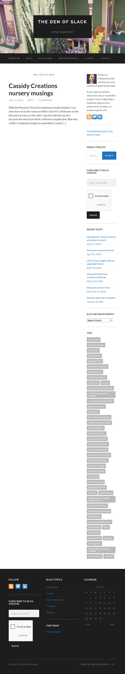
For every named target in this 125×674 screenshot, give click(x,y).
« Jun (87, 624)
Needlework (94, 516)
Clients (89, 58)
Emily (30, 100)
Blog (29, 58)
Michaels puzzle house (98, 511)
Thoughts (51, 606)
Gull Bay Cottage (96, 465)
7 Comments (45, 100)
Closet (105, 382)
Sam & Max (93, 532)
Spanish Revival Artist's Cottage (99, 550)
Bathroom (93, 350)
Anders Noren (100, 664)
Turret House (94, 556)
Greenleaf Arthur (96, 433)
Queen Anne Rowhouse (99, 522)
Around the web (96, 345)
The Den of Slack (62, 21)
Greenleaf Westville (97, 460)
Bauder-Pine (94, 355)
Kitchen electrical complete (101, 297)
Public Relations (54, 599)
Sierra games (94, 543)
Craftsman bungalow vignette (98, 394)
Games (50, 593)
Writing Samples (69, 58)
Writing (50, 612)
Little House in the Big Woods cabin (98, 499)
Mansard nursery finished (100, 250)
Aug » (112, 624)
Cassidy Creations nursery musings (33, 89)
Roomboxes (94, 527)
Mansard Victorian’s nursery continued (97, 275)
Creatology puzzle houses (100, 401)
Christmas (93, 382)
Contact (105, 58)
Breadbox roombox (97, 366)
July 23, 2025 (16, 100)
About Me (14, 58)
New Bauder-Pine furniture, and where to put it (101, 238)
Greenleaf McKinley (97, 444)
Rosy (106, 527)
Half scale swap (95, 482)
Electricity (93, 411)
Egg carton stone (96, 406)
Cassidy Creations (96, 377)
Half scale (93, 476)
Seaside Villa (94, 538)
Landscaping (106, 492)
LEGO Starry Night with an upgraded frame (101, 262)
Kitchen (92, 492)
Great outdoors (95, 428)
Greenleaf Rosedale (97, 449)
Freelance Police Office (99, 422)
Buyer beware (95, 372)
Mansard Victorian (97, 505)
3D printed (93, 339)
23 (95, 613)
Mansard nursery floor (98, 287)
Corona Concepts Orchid (100, 388)
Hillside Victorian (96, 487)
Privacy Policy (53, 631)
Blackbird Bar (94, 361)
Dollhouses (45, 58)
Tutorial (108, 556)
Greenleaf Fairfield (97, 438)
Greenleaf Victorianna (98, 455)
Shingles (108, 538)
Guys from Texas (96, 471)
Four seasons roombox (99, 417)
